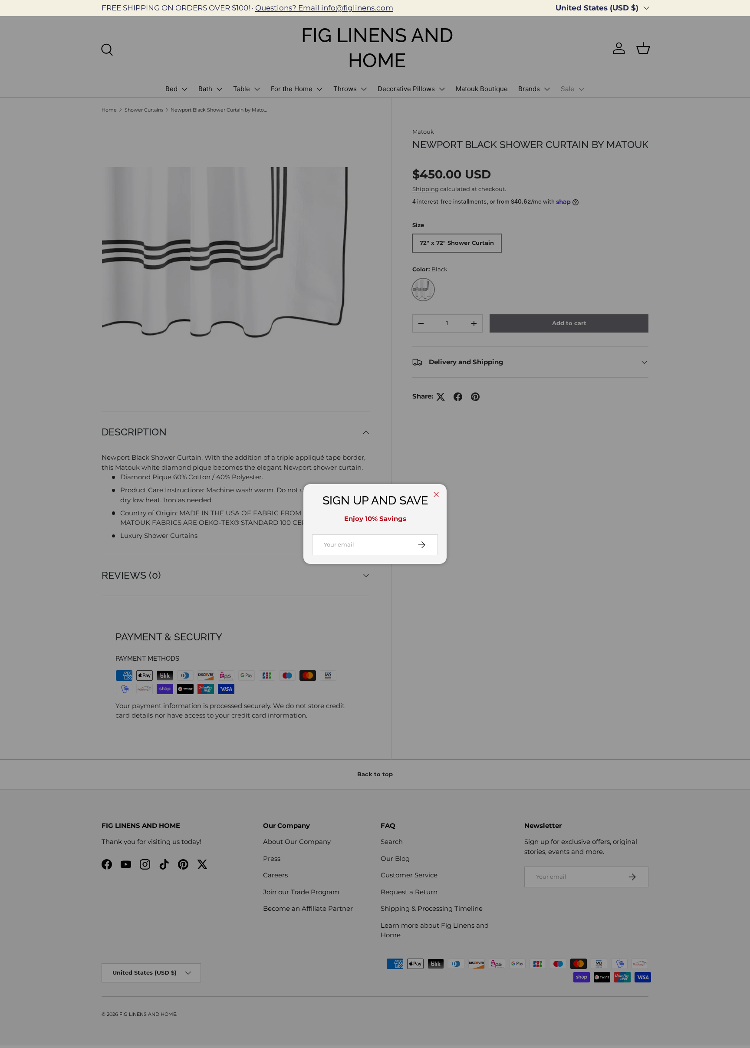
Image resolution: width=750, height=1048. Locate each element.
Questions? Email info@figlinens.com (324, 7)
